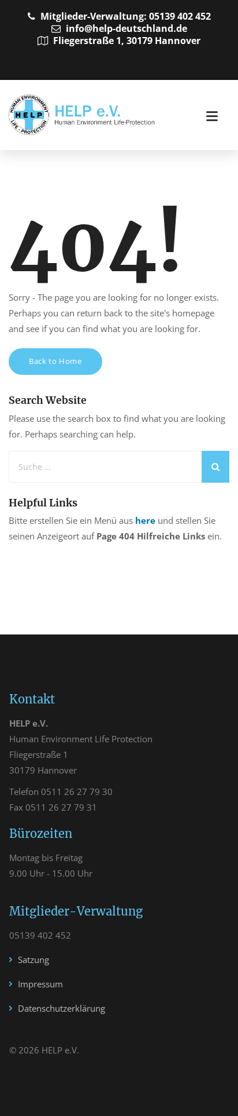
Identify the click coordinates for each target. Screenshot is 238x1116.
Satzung (33, 959)
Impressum (40, 984)
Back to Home (55, 361)
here (145, 520)
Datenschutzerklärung (61, 1008)
